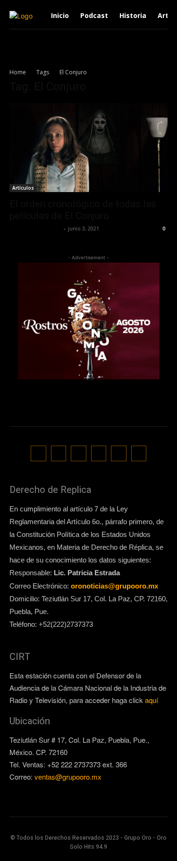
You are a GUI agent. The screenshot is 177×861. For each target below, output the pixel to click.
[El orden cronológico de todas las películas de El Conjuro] (88, 147)
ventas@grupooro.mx (67, 777)
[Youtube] (139, 453)
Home (17, 72)
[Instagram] (59, 453)
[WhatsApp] (118, 453)
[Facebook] (38, 453)
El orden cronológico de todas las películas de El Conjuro (82, 209)
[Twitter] (99, 453)
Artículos (23, 187)
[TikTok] (78, 453)
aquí (151, 700)
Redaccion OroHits (35, 228)
